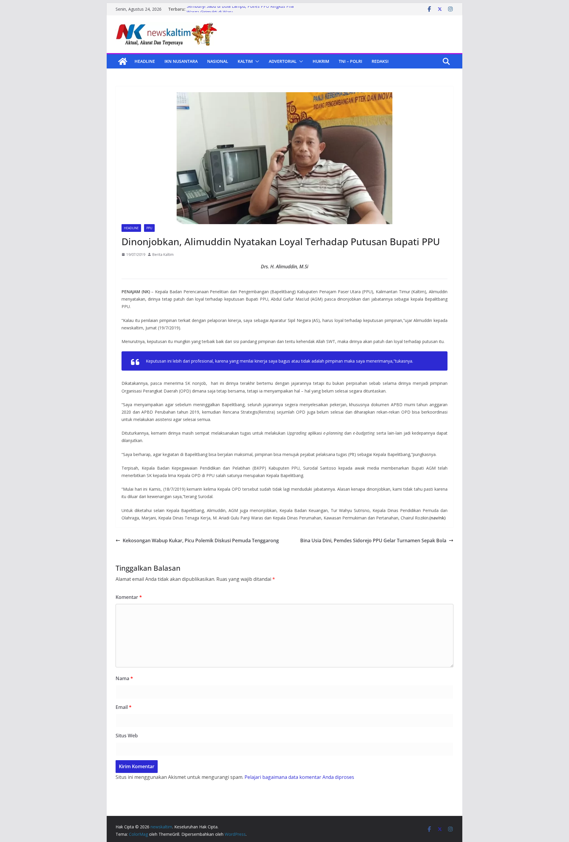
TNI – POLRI (350, 61)
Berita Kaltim (163, 254)
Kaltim (245, 61)
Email (124, 707)
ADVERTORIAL (283, 61)
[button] (256, 61)
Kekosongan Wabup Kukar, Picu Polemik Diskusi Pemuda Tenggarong (201, 540)
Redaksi (380, 61)
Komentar (129, 597)
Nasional (217, 61)
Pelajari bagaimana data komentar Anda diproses (299, 777)
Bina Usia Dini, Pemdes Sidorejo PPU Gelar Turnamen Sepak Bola (373, 540)
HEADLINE (145, 61)
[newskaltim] (123, 61)
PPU (149, 228)
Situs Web (127, 735)
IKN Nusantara (181, 61)
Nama (124, 678)
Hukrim (321, 61)
